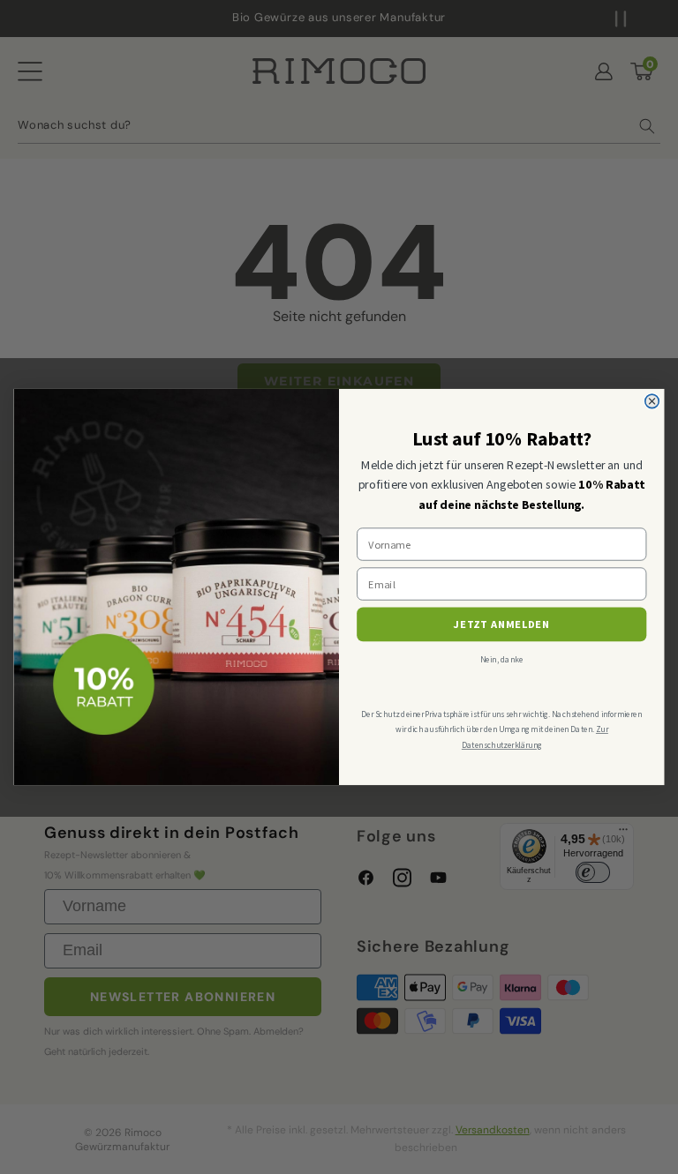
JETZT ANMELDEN (501, 624)
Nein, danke (501, 659)
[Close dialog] (652, 401)
